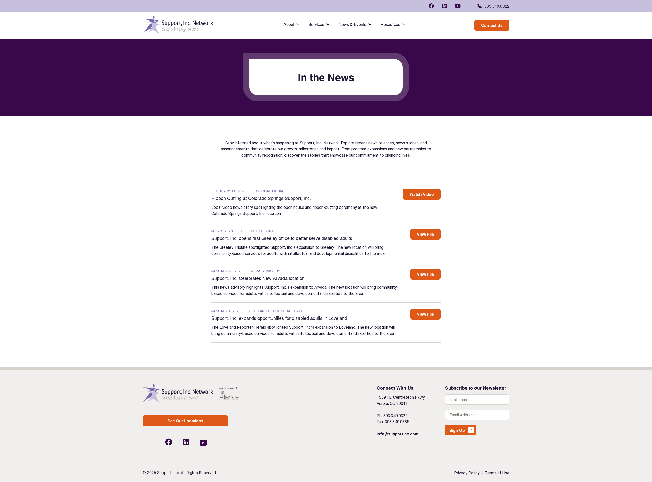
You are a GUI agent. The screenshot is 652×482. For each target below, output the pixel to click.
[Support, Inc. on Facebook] (431, 5)
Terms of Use (497, 473)
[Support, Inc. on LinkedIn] (445, 5)
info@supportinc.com (397, 434)
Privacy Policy (467, 473)
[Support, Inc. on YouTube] (458, 6)
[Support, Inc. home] (178, 393)
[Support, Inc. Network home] (178, 25)
